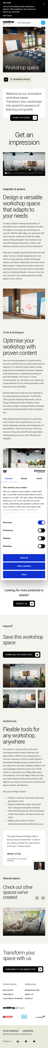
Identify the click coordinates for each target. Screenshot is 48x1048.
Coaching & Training (13, 998)
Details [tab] (24, 478)
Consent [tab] (9, 478)
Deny (24, 574)
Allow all (24, 558)
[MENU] (43, 23)
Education (8, 990)
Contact (29, 998)
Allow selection (24, 566)
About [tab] (39, 478)
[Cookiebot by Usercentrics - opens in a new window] (34, 471)
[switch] (41, 530)
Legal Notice (28, 1031)
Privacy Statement (10, 1031)
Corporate (8, 994)
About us (29, 994)
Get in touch (7, 16)
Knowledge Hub (32, 990)
